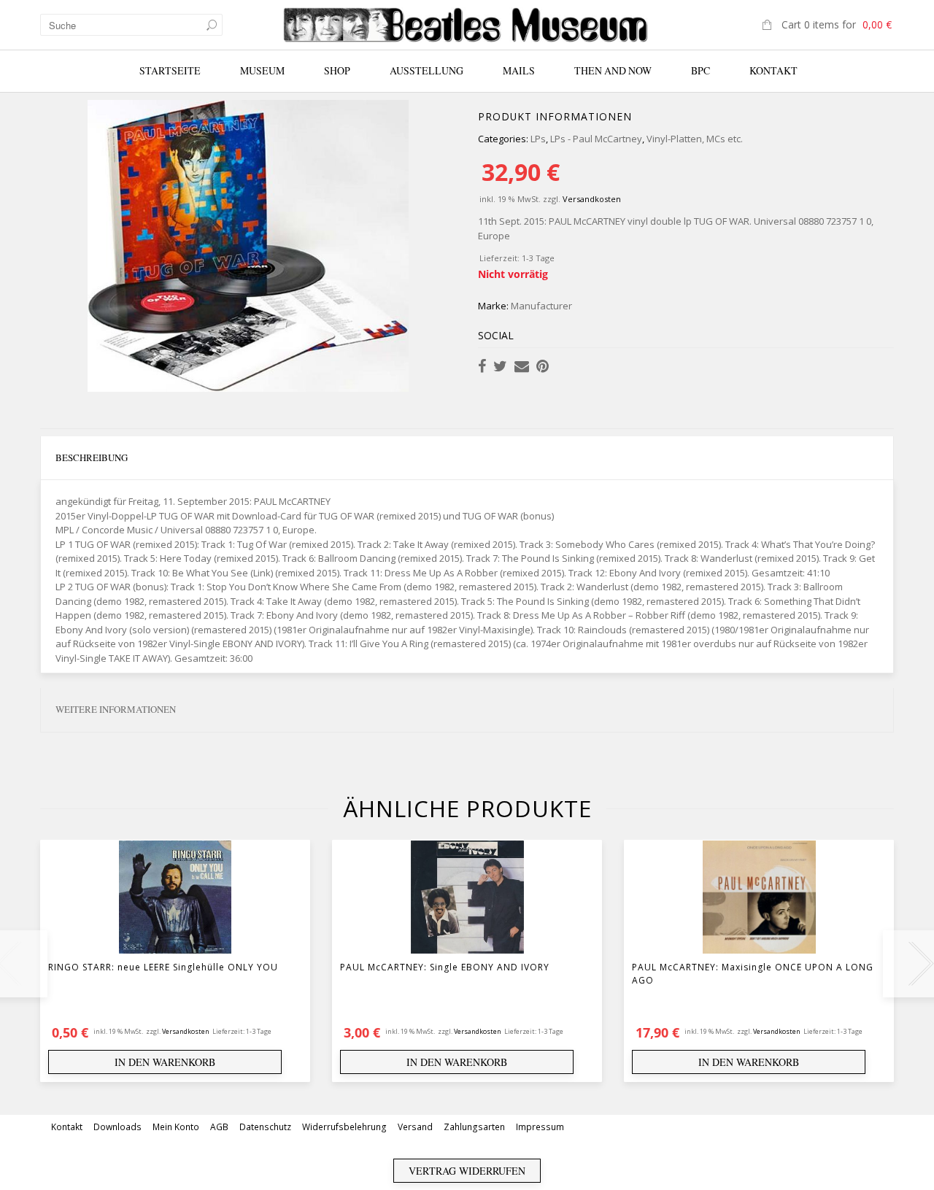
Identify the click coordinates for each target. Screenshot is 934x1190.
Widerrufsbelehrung (344, 1127)
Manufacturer (541, 305)
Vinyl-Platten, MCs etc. (695, 138)
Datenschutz (265, 1127)
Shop (337, 70)
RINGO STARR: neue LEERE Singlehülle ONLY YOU (163, 967)
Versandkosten (592, 198)
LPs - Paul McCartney (596, 138)
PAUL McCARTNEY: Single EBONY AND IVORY (444, 967)
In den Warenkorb (165, 1062)
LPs (538, 138)
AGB (219, 1127)
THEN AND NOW (613, 70)
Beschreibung (91, 457)
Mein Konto (176, 1127)
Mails (519, 70)
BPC (700, 70)
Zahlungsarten (474, 1127)
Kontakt (773, 70)
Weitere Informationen (115, 709)
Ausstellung (426, 70)
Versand (415, 1127)
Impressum (540, 1127)
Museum (262, 70)
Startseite (170, 70)
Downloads (117, 1127)
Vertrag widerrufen (467, 1171)
